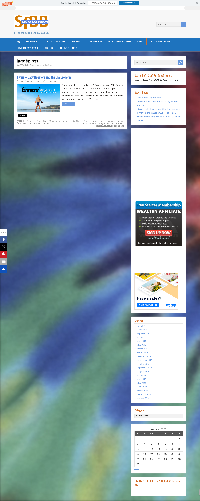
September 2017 (144, 333)
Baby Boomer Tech (31, 121)
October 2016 (143, 364)
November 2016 (144, 360)
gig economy (109, 121)
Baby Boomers (51, 121)
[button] (100, 3)
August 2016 (143, 372)
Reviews (140, 41)
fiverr (79, 121)
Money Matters (77, 41)
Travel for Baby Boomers (28, 47)
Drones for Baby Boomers (149, 98)
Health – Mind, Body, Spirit (54, 41)
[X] (3, 247)
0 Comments (51, 81)
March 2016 (142, 391)
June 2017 (141, 341)
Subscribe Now (129, 3)
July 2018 (141, 326)
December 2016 (144, 356)
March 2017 (142, 349)
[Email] (3, 261)
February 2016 (144, 394)
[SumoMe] (3, 269)
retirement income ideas (109, 125)
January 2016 (143, 398)
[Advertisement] (143, 179)
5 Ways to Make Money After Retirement (156, 113)
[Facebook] (3, 239)
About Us (49, 47)
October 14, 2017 (34, 81)
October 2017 (143, 330)
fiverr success (92, 121)
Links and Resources (68, 47)
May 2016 (141, 383)
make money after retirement (106, 123)
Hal (21, 81)
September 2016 (144, 368)
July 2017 (141, 337)
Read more (68, 104)
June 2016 (141, 379)
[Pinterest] (3, 254)
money (33, 123)
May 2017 (141, 345)
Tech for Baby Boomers (159, 41)
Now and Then (96, 41)
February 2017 (144, 353)
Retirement (44, 123)
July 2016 (141, 375)
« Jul (136, 469)
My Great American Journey (119, 41)
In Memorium (31, 41)
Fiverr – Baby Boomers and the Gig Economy (44, 77)
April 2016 (142, 387)
